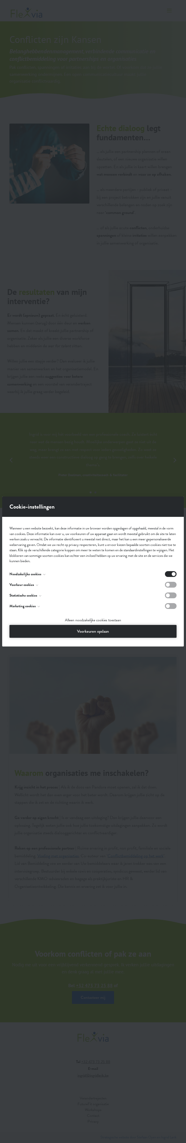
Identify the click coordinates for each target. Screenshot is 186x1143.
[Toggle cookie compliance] (171, 585)
